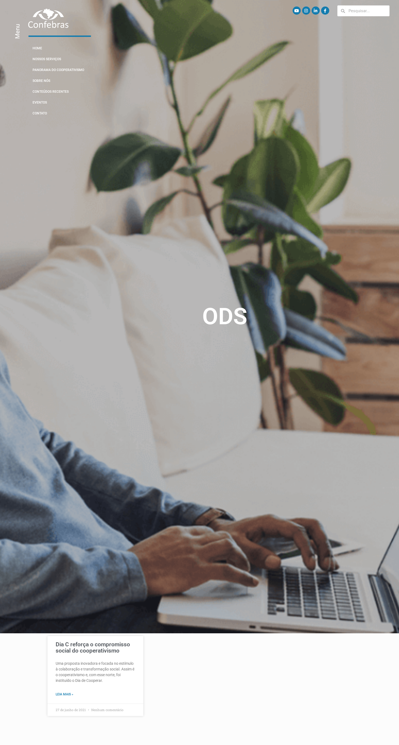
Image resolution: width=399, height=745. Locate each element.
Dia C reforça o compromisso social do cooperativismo (93, 647)
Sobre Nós (41, 81)
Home (37, 48)
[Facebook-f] (325, 11)
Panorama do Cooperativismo (58, 70)
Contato (40, 113)
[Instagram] (306, 11)
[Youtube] (297, 11)
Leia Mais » (64, 694)
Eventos (40, 102)
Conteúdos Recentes (51, 92)
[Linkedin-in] (316, 11)
